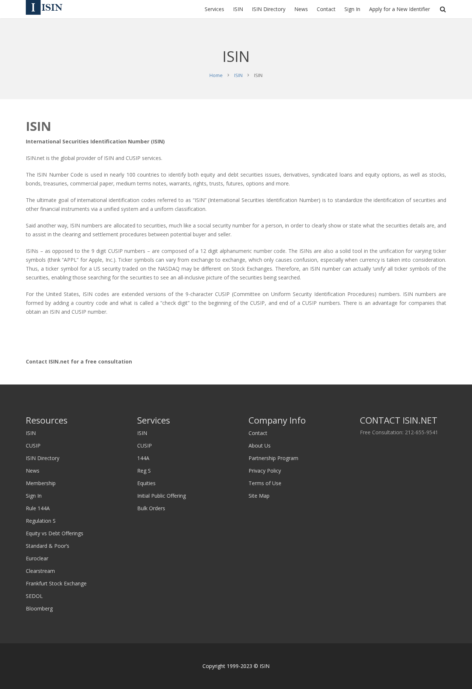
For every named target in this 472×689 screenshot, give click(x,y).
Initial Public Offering (161, 495)
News (32, 470)
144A (143, 458)
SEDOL (34, 595)
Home (216, 75)
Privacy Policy (265, 470)
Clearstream (40, 570)
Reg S (144, 470)
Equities (146, 483)
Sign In (34, 495)
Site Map (259, 495)
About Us (260, 445)
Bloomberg (39, 608)
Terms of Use (265, 483)
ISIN (238, 75)
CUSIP (33, 445)
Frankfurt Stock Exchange (56, 583)
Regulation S (41, 520)
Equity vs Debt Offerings (54, 533)
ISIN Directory (42, 458)
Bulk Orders (151, 508)
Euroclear (37, 558)
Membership (41, 483)
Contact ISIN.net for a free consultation (79, 361)
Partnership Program (273, 458)
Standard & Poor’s (47, 545)
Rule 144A (38, 508)
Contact (258, 432)
